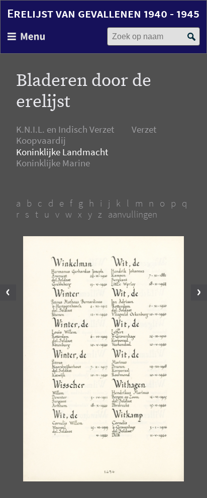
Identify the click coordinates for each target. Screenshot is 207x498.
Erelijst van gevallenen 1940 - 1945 (103, 13)
